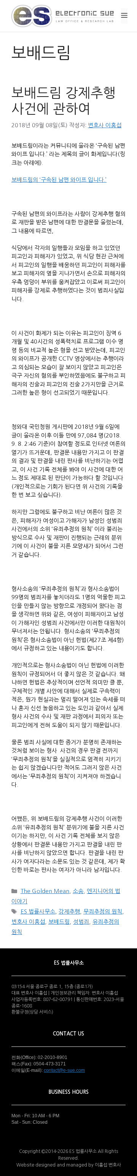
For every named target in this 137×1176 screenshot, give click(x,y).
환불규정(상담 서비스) (32, 1012)
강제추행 (69, 911)
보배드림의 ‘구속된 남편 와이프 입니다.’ (59, 180)
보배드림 (59, 922)
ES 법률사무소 (38, 911)
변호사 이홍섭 (28, 922)
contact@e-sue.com (64, 1070)
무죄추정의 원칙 (102, 911)
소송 (78, 891)
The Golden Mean (45, 891)
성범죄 (81, 922)
